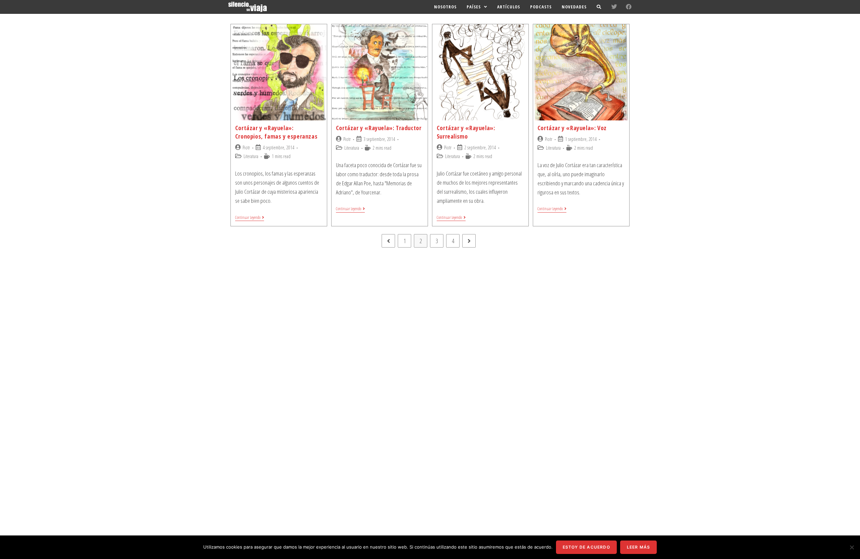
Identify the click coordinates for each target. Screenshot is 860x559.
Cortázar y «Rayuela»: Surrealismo (466, 132)
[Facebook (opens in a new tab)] (628, 6)
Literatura (251, 156)
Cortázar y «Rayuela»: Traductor (379, 128)
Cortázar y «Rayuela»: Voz (572, 128)
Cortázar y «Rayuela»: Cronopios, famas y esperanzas (276, 132)
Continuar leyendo (247, 217)
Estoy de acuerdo (586, 547)
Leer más (638, 547)
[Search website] (599, 6)
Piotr (246, 147)
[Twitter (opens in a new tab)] (614, 6)
